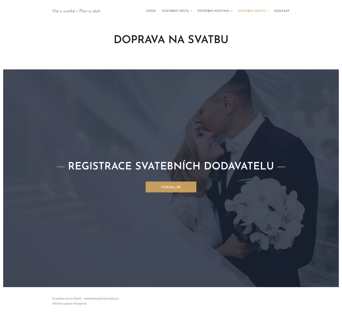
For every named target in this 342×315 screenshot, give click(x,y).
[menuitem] (152, 11)
